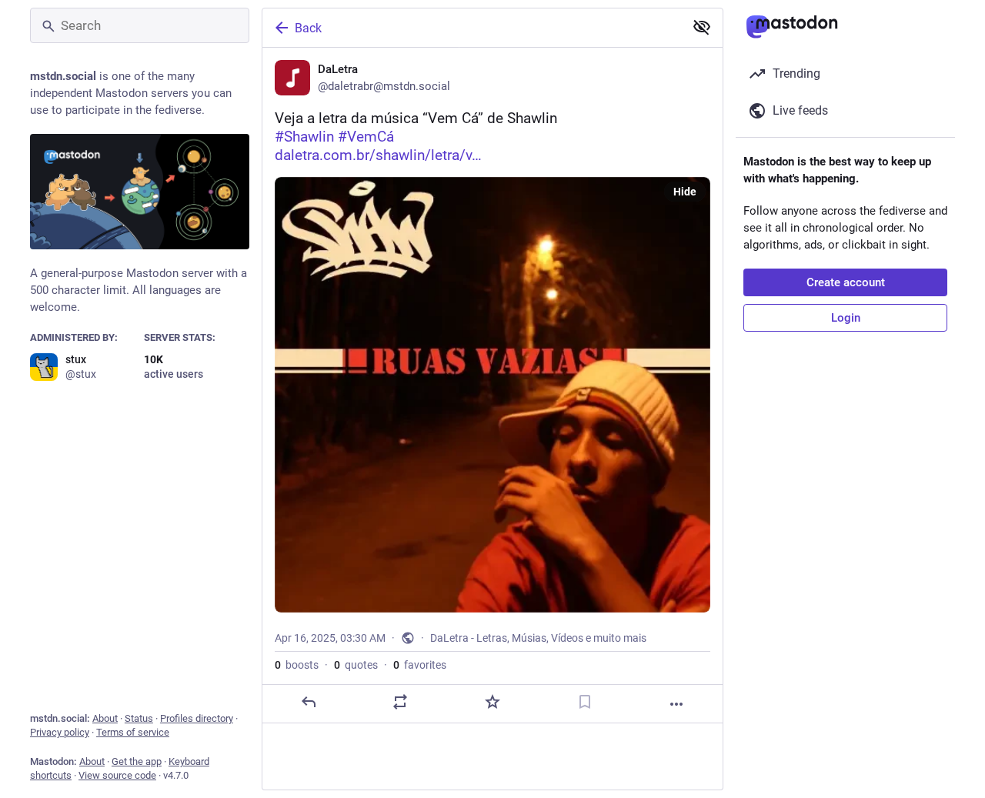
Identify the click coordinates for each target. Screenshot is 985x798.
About (105, 718)
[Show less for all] (702, 26)
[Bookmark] (585, 702)
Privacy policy (59, 732)
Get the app (137, 761)
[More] (676, 704)
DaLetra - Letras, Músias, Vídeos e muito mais (538, 638)
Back (308, 28)
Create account (845, 282)
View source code (117, 775)
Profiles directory (196, 718)
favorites (419, 665)
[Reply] (308, 702)
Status (139, 718)
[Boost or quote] (400, 702)
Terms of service (132, 732)
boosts (297, 665)
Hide (684, 191)
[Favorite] (492, 702)
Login (845, 318)
